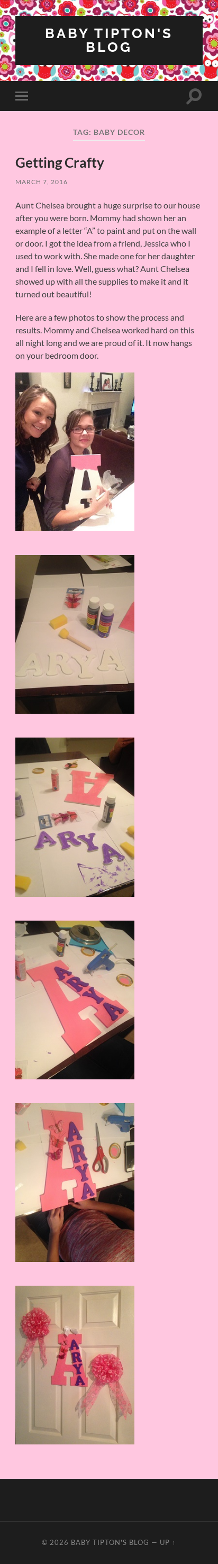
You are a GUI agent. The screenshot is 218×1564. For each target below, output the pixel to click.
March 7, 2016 (41, 182)
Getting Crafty (59, 162)
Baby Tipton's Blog (109, 40)
